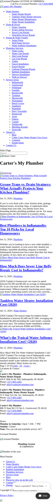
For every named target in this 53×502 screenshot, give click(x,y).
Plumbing (18, 198)
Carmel (15, 121)
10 (20, 366)
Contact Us (11, 145)
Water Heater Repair (21, 14)
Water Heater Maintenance (24, 19)
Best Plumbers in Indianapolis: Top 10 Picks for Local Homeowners (23, 229)
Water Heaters (12, 11)
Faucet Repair (18, 66)
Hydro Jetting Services (22, 30)
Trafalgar (16, 95)
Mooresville (17, 98)
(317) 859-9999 (45, 4)
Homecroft (17, 114)
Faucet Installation (20, 64)
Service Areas (12, 79)
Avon (14, 116)
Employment (18, 142)
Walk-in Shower (19, 77)
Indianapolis (17, 82)
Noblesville (17, 124)
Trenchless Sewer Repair (23, 35)
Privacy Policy (7, 495)
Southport (16, 106)
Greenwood (17, 85)
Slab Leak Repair (20, 56)
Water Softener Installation (24, 45)
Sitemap (9, 485)
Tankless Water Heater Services (26, 16)
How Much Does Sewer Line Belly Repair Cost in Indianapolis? (26, 268)
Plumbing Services (14, 48)
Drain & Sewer (13, 24)
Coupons (16, 140)
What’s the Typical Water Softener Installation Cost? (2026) (26, 339)
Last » (27, 366)
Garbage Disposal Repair (23, 69)
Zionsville (16, 129)
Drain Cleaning (19, 27)
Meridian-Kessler (20, 127)
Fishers (15, 119)
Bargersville (17, 93)
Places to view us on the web (19, 480)
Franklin (16, 90)
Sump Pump (17, 40)
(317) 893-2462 (14, 382)
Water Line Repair (20, 53)
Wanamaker (17, 100)
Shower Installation (21, 74)
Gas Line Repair (19, 58)
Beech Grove (18, 103)
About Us (10, 132)
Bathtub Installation (21, 72)
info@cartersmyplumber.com (20, 384)
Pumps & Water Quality (17, 37)
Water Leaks (17, 51)
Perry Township (19, 111)
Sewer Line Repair (20, 32)
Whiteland (16, 87)
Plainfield (16, 108)
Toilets (15, 61)
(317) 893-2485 (14, 397)
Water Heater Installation (23, 22)
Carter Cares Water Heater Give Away (29, 137)
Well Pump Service (21, 43)
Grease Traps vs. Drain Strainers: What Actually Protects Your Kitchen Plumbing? (25, 188)
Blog (14, 135)
